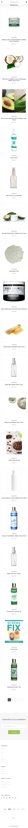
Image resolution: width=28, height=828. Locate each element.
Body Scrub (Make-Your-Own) (14, 422)
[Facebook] (1, 798)
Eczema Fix (14, 649)
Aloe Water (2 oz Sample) (14, 195)
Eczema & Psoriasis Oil (14, 611)
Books (2, 761)
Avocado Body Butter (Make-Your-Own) (14, 233)
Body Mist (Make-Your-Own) (14, 384)
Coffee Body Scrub (14, 460)
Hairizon (3, 769)
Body (2, 748)
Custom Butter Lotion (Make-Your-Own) (14, 498)
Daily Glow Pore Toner (14, 573)
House (2, 757)
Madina (2, 771)
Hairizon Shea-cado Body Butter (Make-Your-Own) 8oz (14, 40)
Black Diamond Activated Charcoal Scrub (14, 309)
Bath (2, 752)
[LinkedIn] (15, 798)
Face (2, 755)
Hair (2, 750)
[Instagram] (3, 798)
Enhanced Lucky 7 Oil (14, 687)
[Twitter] (6, 798)
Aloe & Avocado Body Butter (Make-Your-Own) (14, 119)
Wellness (3, 759)
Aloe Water (14, 157)
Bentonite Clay (14, 271)
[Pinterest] (12, 798)
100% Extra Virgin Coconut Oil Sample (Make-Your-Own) (14, 79)
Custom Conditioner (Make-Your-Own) (14, 536)
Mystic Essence (4, 773)
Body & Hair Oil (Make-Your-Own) (14, 346)
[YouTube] (9, 798)
